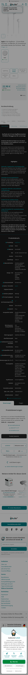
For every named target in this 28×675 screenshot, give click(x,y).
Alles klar (15, 662)
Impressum (9, 671)
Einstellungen (19, 666)
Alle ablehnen (8, 666)
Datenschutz (18, 671)
